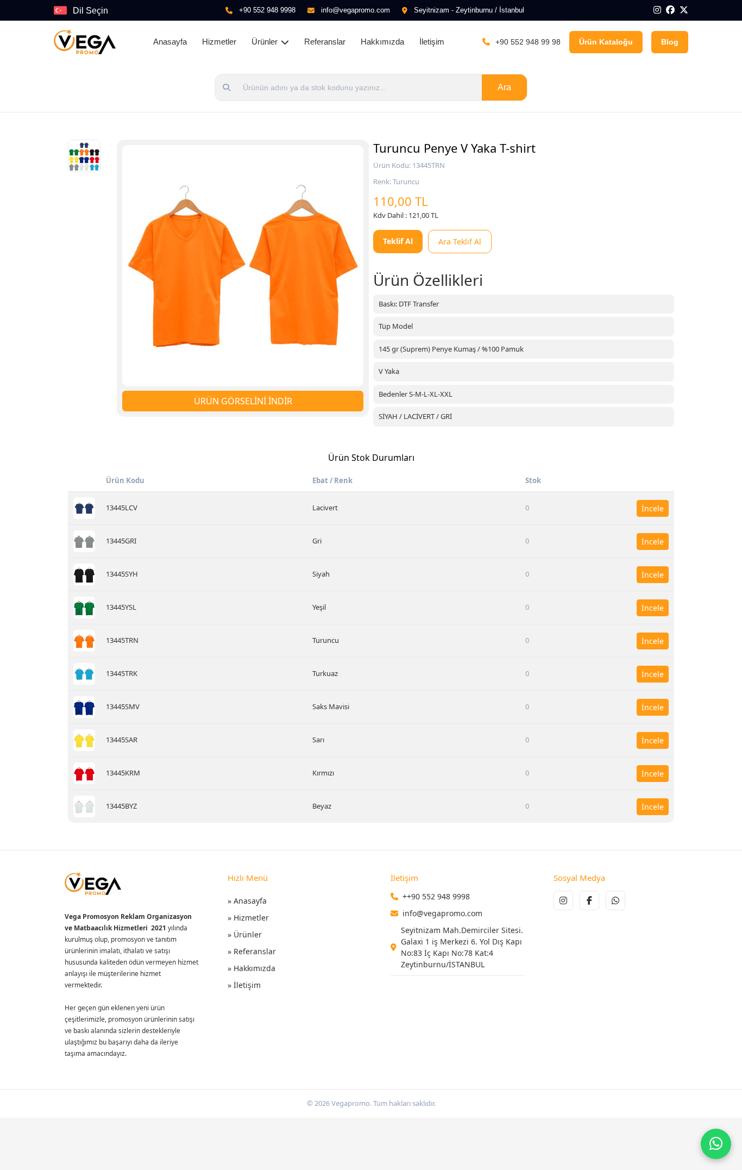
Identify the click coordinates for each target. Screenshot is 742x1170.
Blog (669, 41)
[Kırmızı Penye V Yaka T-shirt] (84, 773)
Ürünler (264, 41)
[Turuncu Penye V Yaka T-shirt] (84, 641)
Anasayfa (170, 41)
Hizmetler (219, 41)
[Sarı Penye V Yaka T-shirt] (84, 740)
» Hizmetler (248, 917)
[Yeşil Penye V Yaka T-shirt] (84, 607)
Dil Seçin (90, 10)
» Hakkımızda (251, 968)
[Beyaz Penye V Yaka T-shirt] (84, 806)
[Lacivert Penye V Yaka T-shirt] (84, 508)
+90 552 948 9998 (267, 10)
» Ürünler (245, 934)
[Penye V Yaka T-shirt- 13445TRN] (242, 265)
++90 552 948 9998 (436, 896)
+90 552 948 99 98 (528, 41)
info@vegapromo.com (355, 10)
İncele (653, 508)
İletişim (431, 41)
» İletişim (244, 985)
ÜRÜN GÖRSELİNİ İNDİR (243, 401)
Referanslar (324, 41)
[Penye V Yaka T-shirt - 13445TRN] (84, 156)
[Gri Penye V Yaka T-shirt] (84, 541)
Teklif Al (398, 241)
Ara (504, 87)
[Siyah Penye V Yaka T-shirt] (84, 574)
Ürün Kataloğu (606, 41)
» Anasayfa (247, 901)
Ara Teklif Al (459, 241)
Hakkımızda (382, 41)
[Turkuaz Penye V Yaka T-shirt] (84, 674)
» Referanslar (252, 951)
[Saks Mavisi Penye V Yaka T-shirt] (84, 707)
